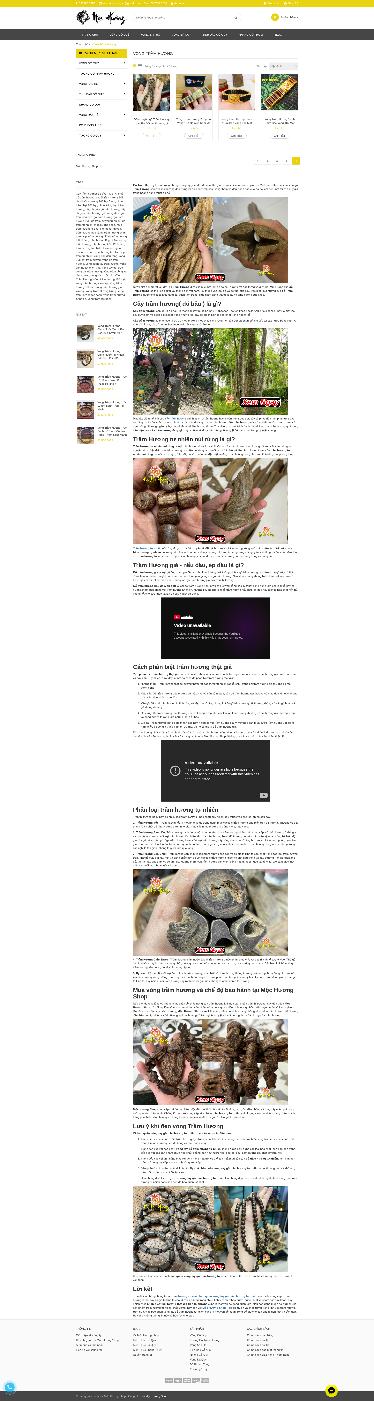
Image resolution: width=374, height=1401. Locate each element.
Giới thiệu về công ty (88, 1335)
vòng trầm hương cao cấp (92, 283)
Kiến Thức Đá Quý (144, 1344)
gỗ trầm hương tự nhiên (106, 220)
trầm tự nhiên (84, 255)
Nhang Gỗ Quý (90, 104)
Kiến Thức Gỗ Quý (144, 1340)
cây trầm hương (175, 418)
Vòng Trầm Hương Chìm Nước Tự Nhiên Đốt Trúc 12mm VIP (110, 329)
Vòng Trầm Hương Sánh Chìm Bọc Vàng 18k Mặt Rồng (280, 121)
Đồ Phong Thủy (90, 125)
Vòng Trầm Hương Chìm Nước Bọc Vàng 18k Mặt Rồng (237, 121)
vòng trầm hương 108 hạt (109, 279)
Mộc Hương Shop (87, 166)
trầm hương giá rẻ (99, 236)
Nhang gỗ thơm (251, 34)
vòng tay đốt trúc (112, 267)
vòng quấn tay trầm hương (102, 263)
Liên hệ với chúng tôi (89, 1349)
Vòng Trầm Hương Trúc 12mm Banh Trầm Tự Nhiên (112, 406)
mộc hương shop (104, 224)
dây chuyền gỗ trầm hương (102, 209)
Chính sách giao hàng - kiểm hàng (268, 1354)
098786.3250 (87, 3)
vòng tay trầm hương (89, 271)
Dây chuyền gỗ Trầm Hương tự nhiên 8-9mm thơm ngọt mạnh (151, 121)
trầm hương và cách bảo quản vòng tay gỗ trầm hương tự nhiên (214, 1296)
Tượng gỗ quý (90, 135)
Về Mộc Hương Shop (146, 1335)
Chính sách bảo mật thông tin (265, 1349)
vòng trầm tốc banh (100, 298)
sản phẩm (288, 17)
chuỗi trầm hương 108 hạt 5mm (95, 201)
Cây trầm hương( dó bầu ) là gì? (96, 193)
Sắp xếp (261, 66)
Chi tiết (151, 136)
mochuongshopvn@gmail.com (121, 3)
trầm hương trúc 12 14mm (108, 244)
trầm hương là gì (100, 240)
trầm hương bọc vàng (89, 232)
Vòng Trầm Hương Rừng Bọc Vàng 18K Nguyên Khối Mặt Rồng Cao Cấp (194, 121)
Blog (278, 34)
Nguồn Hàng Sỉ (142, 1354)
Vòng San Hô (150, 34)
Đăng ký (292, 3)
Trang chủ (90, 34)
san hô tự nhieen (110, 228)
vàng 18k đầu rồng (105, 255)
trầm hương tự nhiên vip (110, 252)
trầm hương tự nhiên (88, 248)
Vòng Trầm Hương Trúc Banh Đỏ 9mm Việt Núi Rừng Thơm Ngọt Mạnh (112, 431)
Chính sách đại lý (257, 1340)
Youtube (179, 3)
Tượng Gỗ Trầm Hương (97, 73)
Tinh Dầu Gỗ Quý (91, 94)
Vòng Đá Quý (181, 34)
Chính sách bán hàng (260, 1335)
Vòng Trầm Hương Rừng (101, 291)
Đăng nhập (273, 3)
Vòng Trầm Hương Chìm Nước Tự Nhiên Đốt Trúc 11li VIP (110, 355)
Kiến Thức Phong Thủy (147, 1349)
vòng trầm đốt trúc (102, 275)
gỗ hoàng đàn (110, 213)
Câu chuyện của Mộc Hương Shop (97, 1340)
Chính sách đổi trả (258, 1344)
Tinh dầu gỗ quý (215, 34)
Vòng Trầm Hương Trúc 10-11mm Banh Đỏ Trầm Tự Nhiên (112, 380)
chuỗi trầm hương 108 (109, 197)
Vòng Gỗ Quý (119, 34)
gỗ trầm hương (103, 217)
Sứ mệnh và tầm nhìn (89, 1344)
